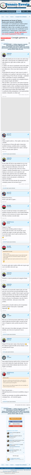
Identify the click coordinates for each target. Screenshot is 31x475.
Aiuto (29, 468)
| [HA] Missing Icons (15, 472)
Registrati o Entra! (15, 418)
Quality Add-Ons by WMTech (9, 473)
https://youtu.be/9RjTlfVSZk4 (14, 446)
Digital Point (14, 471)
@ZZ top (18, 444)
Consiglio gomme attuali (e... (15, 458)
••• (23, 433)
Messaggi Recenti (14, 13)
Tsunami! (12, 459)
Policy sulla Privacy (27, 470)
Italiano (2, 468)
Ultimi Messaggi (15, 455)
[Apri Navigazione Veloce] (29, 16)
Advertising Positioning (7, 471)
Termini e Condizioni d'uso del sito (17, 470)
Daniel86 (5, 188)
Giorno (10, 432)
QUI (22, 34)
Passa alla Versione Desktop (9, 468)
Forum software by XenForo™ (6, 472)
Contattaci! (26, 468)
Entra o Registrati (25, 1)
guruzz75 (9, 133)
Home (3, 11)
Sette (8, 314)
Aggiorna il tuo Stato (12, 430)
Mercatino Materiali (11, 11)
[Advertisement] (15, 115)
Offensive (11, 435)
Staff (23, 11)
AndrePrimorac (10, 222)
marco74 (11, 449)
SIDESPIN (9, 53)
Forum (18, 11)
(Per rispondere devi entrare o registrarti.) (22, 404)
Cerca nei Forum (5, 13)
